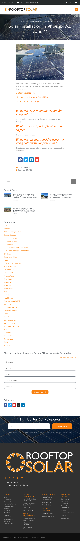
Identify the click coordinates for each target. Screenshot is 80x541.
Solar (6, 314)
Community (8, 244)
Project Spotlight (24, 167)
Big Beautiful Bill (10, 238)
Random (7, 304)
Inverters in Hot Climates (9, 520)
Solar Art (7, 317)
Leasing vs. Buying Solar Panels (29, 504)
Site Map (43, 537)
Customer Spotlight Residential (31, 21)
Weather (7, 345)
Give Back (8, 279)
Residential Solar (10, 307)
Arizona (7, 229)
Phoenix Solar (46, 505)
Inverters (7, 285)
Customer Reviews (67, 513)
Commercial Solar (11, 241)
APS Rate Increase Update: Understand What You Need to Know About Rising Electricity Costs (24, 210)
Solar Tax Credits (28, 510)
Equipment (8, 273)
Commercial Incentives (8, 516)
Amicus (63, 510)
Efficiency (8, 254)
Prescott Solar (47, 502)
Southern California (11, 326)
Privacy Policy (35, 537)
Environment (9, 270)
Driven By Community (65, 507)
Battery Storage (10, 235)
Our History (65, 499)
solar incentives (10, 320)
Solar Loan (26, 508)
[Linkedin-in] (66, 2)
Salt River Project (10, 311)
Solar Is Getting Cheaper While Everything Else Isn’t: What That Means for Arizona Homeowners (25, 196)
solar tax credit (9, 323)
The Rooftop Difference (65, 502)
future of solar (9, 276)
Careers (63, 515)
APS (5, 226)
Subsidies (7, 333)
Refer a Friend (8, 524)
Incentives (8, 282)
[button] (76, 9)
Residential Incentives (7, 511)
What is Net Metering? (27, 524)
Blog (5, 497)
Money (6, 295)
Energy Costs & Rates (12, 263)
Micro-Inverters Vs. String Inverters (29, 519)
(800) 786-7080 (11, 483)
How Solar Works (10, 504)
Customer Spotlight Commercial (16, 248)
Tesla (6, 342)
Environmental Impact (9, 507)
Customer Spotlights (7, 500)
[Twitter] (9, 478)
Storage (7, 329)
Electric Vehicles (10, 257)
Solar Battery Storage (27, 528)
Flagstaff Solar (47, 497)
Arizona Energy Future (12, 232)
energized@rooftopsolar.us (16, 485)
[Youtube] (75, 2)
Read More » (16, 200)
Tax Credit (8, 336)
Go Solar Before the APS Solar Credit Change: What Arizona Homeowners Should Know (61, 196)
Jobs (6, 292)
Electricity (8, 260)
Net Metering (9, 298)
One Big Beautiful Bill (12, 301)
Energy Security (10, 266)
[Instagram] (71, 2)
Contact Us (65, 518)
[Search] (73, 181)
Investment (8, 289)
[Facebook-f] (62, 2)
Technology (8, 339)
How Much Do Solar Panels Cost (30, 500)
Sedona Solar (46, 500)
